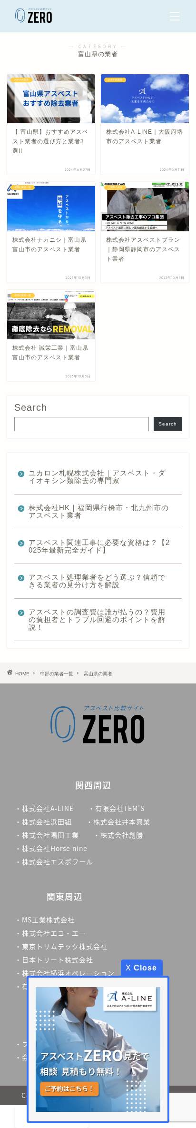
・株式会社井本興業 (118, 821)
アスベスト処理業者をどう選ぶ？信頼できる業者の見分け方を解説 (97, 581)
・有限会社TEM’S (116, 808)
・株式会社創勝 (121, 835)
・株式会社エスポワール (54, 861)
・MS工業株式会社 (45, 919)
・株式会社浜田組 (43, 821)
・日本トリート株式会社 (54, 959)
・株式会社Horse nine (51, 848)
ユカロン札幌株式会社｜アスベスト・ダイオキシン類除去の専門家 (97, 477)
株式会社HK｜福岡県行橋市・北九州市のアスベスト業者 (99, 511)
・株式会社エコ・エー (50, 933)
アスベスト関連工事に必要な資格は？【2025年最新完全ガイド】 (99, 546)
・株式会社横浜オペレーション (65, 973)
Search (30, 407)
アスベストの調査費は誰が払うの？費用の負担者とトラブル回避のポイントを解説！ (97, 619)
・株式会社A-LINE (44, 808)
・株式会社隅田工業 (47, 835)
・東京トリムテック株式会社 (61, 946)
